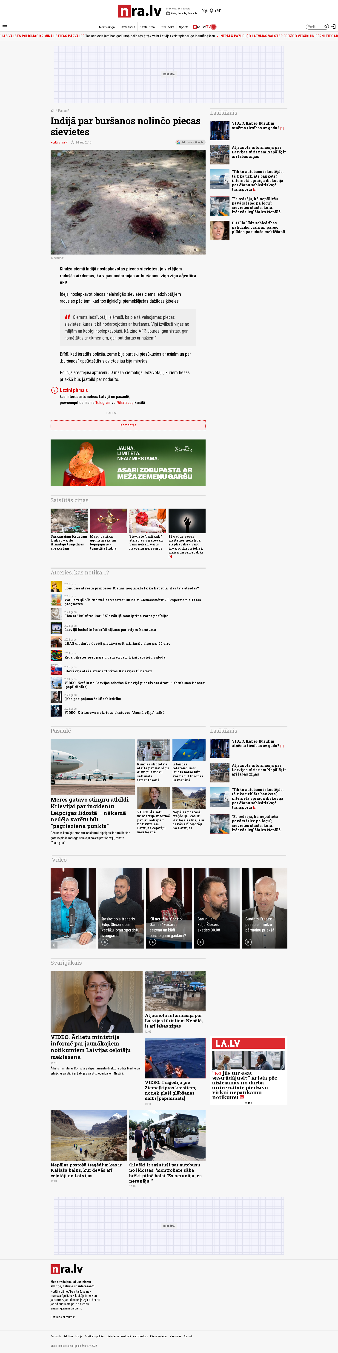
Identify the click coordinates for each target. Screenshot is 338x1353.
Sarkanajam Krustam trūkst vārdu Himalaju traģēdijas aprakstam (69, 542)
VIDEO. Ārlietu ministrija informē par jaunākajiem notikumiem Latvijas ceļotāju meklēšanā (153, 822)
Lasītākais (223, 112)
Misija (78, 1336)
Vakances (175, 1336)
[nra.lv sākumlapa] (140, 11)
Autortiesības (140, 1336)
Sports (184, 27)
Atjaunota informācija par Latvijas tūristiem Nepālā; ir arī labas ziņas (259, 151)
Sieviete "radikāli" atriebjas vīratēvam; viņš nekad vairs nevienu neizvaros (146, 542)
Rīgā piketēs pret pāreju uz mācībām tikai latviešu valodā (114, 657)
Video (59, 859)
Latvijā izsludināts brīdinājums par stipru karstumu (110, 629)
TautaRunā (147, 27)
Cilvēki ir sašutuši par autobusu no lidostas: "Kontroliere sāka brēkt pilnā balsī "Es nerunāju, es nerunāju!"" (165, 1172)
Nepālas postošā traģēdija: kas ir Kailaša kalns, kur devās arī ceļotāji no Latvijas (188, 820)
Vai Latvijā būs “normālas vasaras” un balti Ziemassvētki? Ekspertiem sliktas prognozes (132, 602)
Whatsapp (125, 402)
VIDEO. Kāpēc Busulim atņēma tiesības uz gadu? (255, 125)
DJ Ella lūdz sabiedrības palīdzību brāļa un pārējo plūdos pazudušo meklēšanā (258, 227)
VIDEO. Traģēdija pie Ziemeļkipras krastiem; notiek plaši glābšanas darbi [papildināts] (170, 1090)
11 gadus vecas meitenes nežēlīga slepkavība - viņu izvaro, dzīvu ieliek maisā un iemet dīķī (186, 544)
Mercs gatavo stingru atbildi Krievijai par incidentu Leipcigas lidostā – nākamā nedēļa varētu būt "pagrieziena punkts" (90, 813)
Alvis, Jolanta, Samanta (181, 13)
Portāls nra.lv (59, 142)
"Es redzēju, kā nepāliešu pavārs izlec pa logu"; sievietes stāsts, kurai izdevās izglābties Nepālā (256, 205)
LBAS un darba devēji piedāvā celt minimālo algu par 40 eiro (117, 643)
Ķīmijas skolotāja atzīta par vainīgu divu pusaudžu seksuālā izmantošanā (153, 772)
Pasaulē (63, 110)
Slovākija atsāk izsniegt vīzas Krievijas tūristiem (108, 671)
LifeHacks (167, 27)
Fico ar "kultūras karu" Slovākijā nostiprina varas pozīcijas (116, 616)
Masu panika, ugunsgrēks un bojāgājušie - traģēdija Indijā (103, 542)
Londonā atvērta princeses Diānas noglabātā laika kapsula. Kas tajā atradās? (131, 588)
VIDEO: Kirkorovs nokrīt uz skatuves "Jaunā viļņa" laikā (114, 712)
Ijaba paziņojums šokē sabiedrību (92, 699)
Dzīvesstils (127, 27)
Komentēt (128, 425)
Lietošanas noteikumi (119, 1336)
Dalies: (111, 413)
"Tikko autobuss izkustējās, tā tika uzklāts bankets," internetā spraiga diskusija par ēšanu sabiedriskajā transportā (258, 180)
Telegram (103, 402)
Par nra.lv (56, 1336)
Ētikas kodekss (159, 1336)
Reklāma (68, 1336)
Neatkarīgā (107, 27)
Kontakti (187, 1336)
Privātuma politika (95, 1336)
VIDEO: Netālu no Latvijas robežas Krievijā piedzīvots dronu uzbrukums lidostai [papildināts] (135, 685)
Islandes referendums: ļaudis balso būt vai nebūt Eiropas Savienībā (187, 772)
